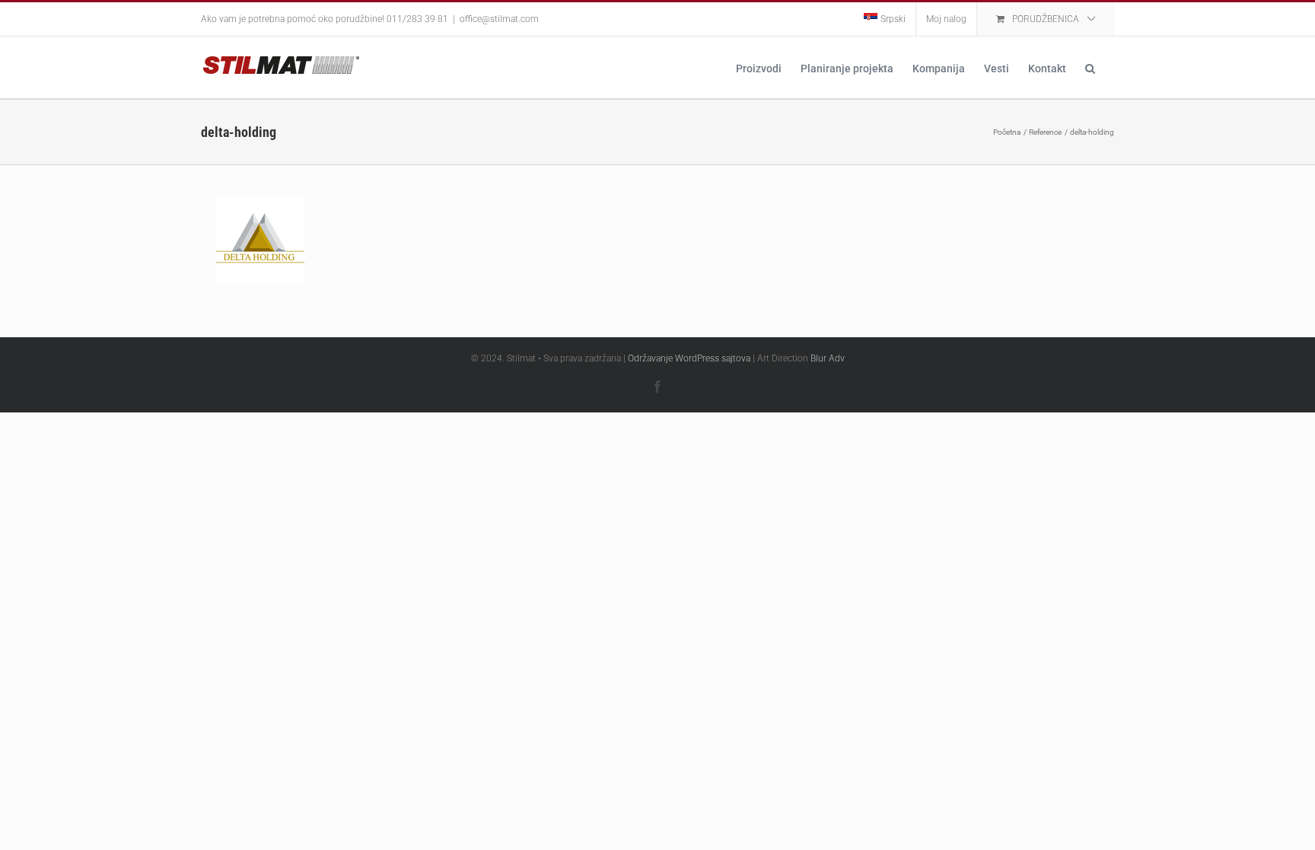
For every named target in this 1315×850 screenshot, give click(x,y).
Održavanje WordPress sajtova (689, 358)
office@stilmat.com (499, 19)
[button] (1090, 67)
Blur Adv (827, 358)
